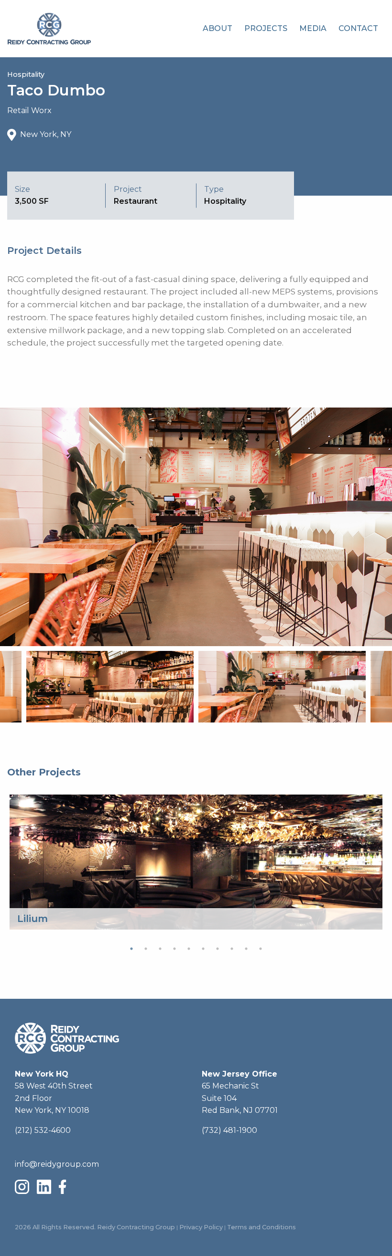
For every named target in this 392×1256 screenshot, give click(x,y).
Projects (265, 28)
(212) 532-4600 (43, 1130)
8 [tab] (232, 948)
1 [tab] (131, 948)
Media (313, 28)
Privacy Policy (201, 1227)
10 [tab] (260, 948)
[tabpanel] (196, 862)
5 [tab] (189, 948)
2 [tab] (146, 948)
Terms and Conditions (261, 1227)
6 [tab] (203, 948)
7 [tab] (217, 948)
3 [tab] (160, 948)
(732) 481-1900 (229, 1130)
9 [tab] (246, 948)
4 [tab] (174, 948)
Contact (358, 28)
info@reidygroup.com (57, 1164)
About (217, 28)
